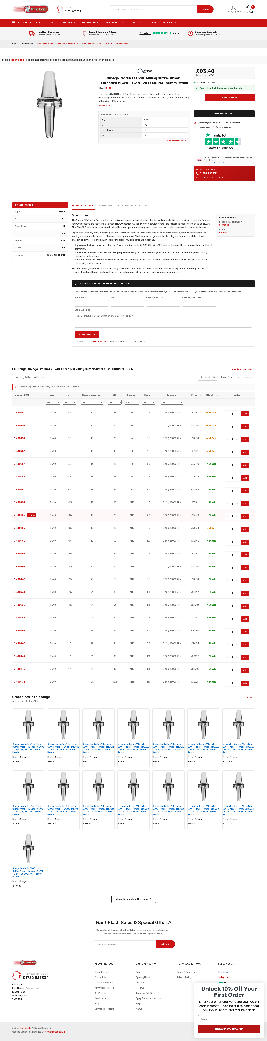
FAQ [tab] (146, 205)
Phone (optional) (155, 298)
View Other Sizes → (224, 114)
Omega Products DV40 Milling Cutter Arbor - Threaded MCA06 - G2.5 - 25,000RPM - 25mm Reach (28, 748)
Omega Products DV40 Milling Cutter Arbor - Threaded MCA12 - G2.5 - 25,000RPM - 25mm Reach (133, 810)
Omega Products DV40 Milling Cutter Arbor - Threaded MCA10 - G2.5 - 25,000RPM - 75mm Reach (63, 810)
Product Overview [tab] (83, 205)
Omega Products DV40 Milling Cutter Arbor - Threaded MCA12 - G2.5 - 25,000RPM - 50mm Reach (168, 810)
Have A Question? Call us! (35, 974)
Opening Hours (143, 977)
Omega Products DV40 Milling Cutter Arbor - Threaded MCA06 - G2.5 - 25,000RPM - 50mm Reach (63, 748)
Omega (23, 757)
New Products (102, 998)
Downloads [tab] (105, 205)
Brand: (15, 757)
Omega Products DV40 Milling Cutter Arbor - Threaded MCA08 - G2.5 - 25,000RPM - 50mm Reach (168, 748)
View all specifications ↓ (177, 140)
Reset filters (227, 377)
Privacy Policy (184, 977)
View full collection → (243, 369)
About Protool (102, 972)
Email (114, 298)
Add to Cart (230, 97)
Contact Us (100, 977)
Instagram (223, 977)
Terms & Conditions (187, 972)
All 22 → (250, 697)
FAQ (138, 1003)
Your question (83, 310)
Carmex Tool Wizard (104, 1009)
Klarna (139, 1009)
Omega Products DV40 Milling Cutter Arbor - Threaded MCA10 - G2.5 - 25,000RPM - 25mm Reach (28, 810)
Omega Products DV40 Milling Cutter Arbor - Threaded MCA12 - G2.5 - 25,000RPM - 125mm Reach (28, 872)
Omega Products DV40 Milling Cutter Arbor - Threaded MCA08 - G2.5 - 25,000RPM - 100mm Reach (238, 748)
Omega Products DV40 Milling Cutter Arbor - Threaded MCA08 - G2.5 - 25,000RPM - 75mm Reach (203, 748)
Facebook (223, 972)
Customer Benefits (104, 982)
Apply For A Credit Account (149, 998)
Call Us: (68, 7)
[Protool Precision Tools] (30, 9)
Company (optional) (192, 298)
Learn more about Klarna (214, 162)
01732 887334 (208, 173)
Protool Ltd (25, 1028)
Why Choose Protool (104, 988)
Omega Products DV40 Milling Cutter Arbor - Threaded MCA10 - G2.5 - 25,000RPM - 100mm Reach (98, 810)
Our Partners (101, 993)
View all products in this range (132, 899)
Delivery (140, 982)
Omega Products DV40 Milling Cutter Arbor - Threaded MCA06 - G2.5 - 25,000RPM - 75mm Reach (98, 748)
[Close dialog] (260, 986)
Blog (97, 1003)
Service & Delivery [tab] (128, 205)
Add (245, 414)
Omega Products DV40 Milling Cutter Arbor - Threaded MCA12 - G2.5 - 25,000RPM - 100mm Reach (238, 810)
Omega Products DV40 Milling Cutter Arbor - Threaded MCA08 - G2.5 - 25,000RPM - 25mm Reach (133, 748)
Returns (140, 988)
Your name (80, 298)
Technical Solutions (145, 993)
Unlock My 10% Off (229, 1029)
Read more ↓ (104, 105)
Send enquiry (87, 334)
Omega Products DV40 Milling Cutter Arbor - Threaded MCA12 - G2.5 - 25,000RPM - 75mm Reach (203, 810)
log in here (17, 59)
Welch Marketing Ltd (55, 1031)
